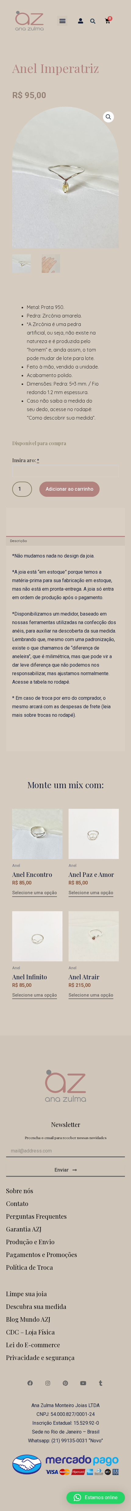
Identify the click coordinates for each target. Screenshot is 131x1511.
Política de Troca (29, 1267)
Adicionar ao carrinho (69, 489)
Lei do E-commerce (33, 1345)
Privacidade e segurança (40, 1357)
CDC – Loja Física (30, 1332)
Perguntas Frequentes (36, 1216)
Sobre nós (19, 1190)
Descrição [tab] (18, 541)
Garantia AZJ (23, 1229)
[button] (62, 21)
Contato (17, 1203)
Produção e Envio (30, 1242)
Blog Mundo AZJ (28, 1319)
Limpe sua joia (26, 1294)
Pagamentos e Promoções (41, 1254)
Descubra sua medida (36, 1306)
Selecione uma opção (34, 893)
